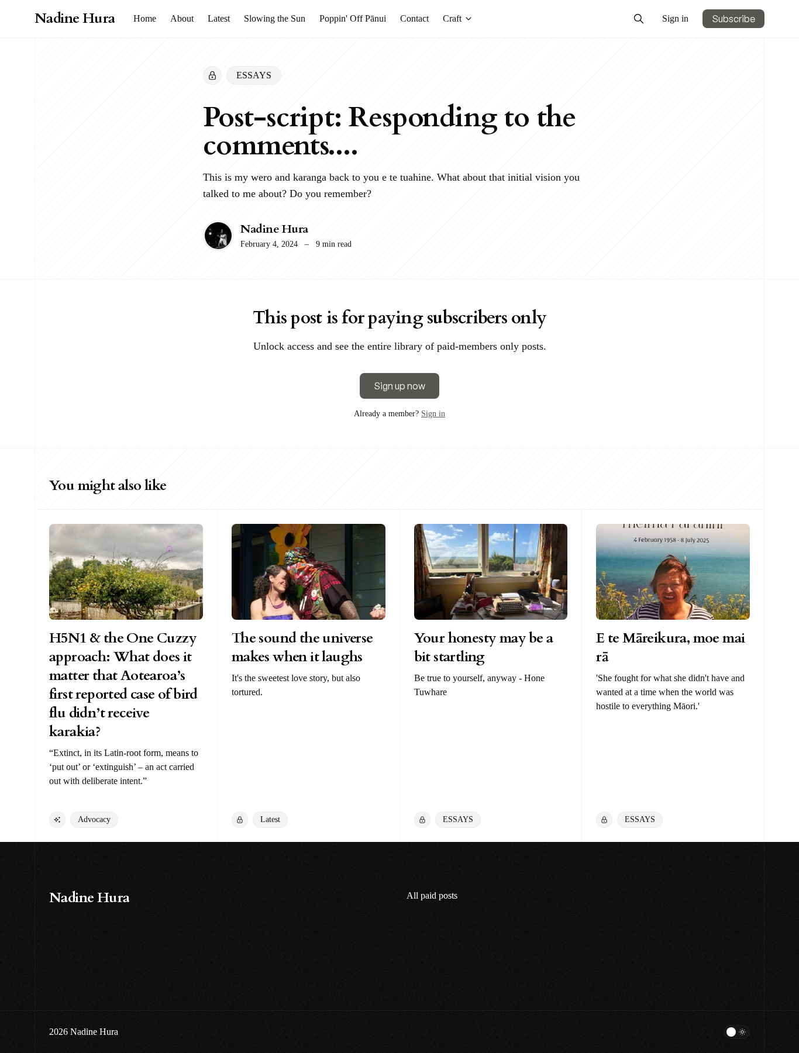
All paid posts (432, 895)
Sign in (675, 18)
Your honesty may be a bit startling (483, 648)
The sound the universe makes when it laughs (302, 648)
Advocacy (94, 819)
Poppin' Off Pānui (352, 18)
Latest (219, 18)
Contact (414, 18)
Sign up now (399, 386)
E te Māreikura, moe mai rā (670, 648)
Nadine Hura (274, 229)
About (182, 18)
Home (144, 18)
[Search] (638, 18)
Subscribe (733, 19)
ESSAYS (253, 75)
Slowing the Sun (274, 18)
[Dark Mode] (737, 1032)
